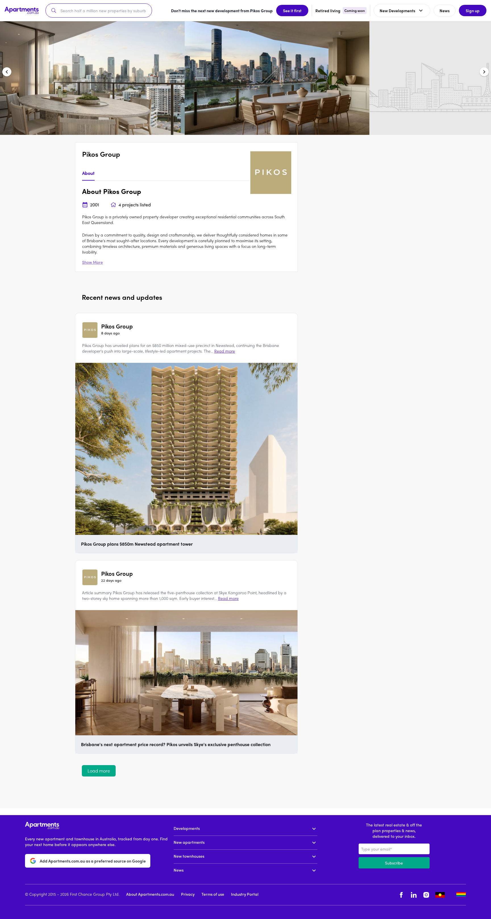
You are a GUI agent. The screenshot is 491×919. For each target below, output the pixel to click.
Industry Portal (244, 894)
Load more (99, 770)
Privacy (188, 894)
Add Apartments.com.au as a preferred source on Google (93, 861)
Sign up (473, 10)
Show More (92, 262)
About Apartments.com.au (150, 894)
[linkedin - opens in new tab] (413, 894)
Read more (224, 351)
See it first (292, 10)
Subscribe (394, 863)
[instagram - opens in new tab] (426, 894)
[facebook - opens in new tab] (401, 894)
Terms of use (212, 894)
